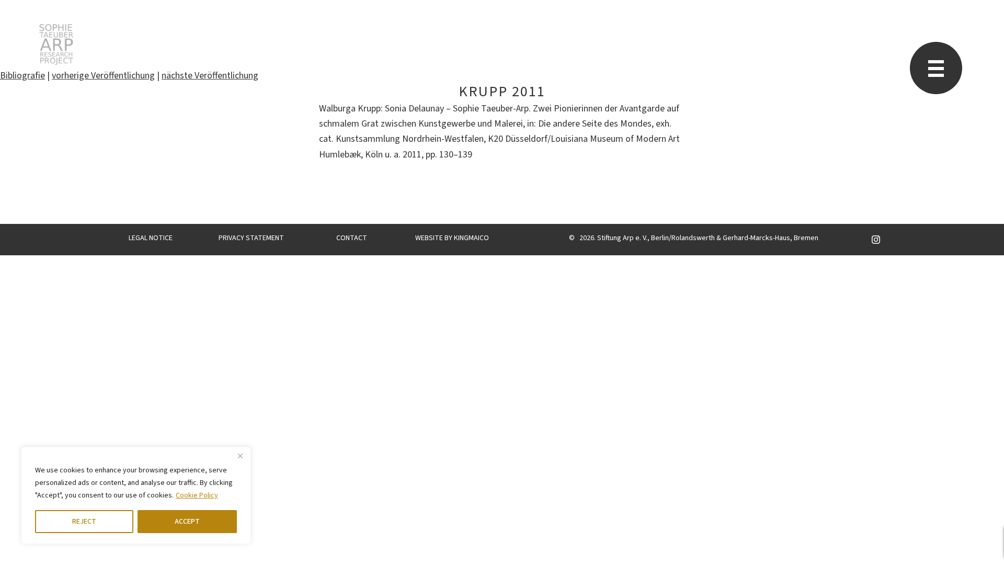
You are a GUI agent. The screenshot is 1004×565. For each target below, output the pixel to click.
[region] (136, 495)
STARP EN (56, 44)
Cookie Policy (197, 495)
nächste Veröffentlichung (210, 75)
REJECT (84, 521)
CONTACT (351, 238)
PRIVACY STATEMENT (251, 238)
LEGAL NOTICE (151, 238)
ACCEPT (187, 521)
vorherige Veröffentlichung (103, 75)
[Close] (240, 455)
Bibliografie (22, 75)
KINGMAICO (471, 238)
